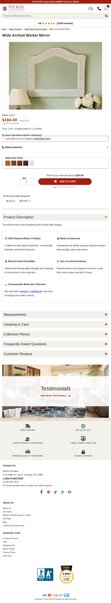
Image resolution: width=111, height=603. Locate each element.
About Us (7, 508)
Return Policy (9, 549)
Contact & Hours (10, 538)
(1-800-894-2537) (11, 482)
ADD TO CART (67, 181)
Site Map (7, 518)
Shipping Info (9, 545)
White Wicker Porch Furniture (36, 29)
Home (3, 29)
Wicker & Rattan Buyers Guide (17, 515)
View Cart (7, 556)
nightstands (36, 291)
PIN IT (12, 201)
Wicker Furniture (15, 29)
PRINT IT (26, 201)
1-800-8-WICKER (13, 478)
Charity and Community (13, 525)
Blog (5, 522)
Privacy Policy (9, 552)
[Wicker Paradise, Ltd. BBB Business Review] (45, 575)
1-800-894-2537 (42, 138)
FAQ (5, 542)
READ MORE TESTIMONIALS (53, 396)
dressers (24, 291)
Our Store (7, 511)
